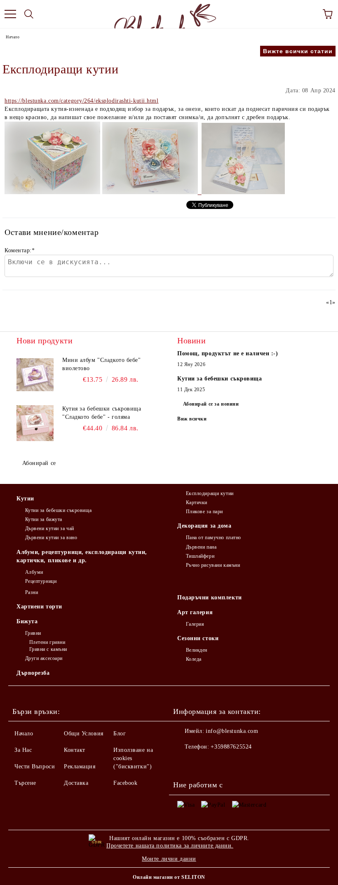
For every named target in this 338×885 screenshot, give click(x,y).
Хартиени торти (39, 606)
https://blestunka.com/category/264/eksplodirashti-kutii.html (82, 101)
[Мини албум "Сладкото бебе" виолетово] (35, 374)
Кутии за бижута (43, 519)
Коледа (194, 659)
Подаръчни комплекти (209, 597)
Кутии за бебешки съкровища (58, 510)
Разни (31, 592)
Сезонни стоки (197, 638)
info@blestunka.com (232, 731)
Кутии (25, 498)
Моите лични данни (169, 859)
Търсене (25, 783)
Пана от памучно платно (213, 537)
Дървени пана (201, 547)
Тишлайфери (200, 556)
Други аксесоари (44, 658)
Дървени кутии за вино (51, 537)
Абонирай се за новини (211, 404)
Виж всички (192, 419)
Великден (196, 650)
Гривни (33, 633)
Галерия (195, 624)
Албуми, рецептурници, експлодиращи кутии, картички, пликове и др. (81, 556)
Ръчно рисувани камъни (213, 565)
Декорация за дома (204, 526)
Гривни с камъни (48, 649)
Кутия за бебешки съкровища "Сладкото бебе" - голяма (101, 413)
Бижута (27, 621)
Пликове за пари (204, 511)
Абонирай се (39, 463)
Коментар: (20, 250)
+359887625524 (231, 747)
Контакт (74, 750)
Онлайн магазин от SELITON (169, 877)
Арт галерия (195, 612)
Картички (196, 502)
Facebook (125, 783)
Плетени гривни (47, 642)
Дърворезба (33, 673)
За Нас (23, 750)
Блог (119, 733)
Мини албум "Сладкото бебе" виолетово (101, 364)
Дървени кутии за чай (49, 528)
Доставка (76, 783)
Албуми (34, 572)
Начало (12, 37)
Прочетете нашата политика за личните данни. (169, 846)
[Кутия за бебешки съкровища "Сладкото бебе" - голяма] (35, 423)
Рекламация (80, 766)
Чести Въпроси (34, 766)
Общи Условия (83, 733)
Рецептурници (40, 581)
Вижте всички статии (298, 51)
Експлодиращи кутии (210, 493)
